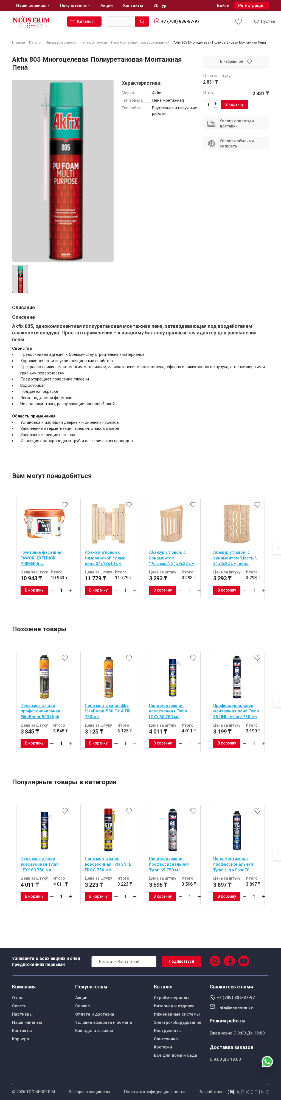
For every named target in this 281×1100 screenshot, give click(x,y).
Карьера (20, 1038)
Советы (19, 1006)
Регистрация (251, 5)
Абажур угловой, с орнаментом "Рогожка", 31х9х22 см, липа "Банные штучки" (172, 558)
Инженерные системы (177, 1014)
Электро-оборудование (177, 1022)
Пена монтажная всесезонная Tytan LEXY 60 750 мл (168, 711)
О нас (18, 997)
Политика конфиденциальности (154, 1091)
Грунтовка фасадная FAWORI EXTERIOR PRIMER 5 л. (42, 558)
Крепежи (163, 1047)
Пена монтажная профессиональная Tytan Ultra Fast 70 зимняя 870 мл (233, 865)
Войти (223, 5)
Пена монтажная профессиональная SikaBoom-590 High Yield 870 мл (40, 712)
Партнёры (22, 1014)
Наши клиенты (27, 1022)
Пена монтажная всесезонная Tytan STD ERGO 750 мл (108, 864)
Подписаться (181, 961)
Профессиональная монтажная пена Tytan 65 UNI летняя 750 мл (236, 711)
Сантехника (166, 1038)
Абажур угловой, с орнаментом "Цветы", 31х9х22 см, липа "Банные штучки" (235, 558)
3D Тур (159, 5)
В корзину (234, 104)
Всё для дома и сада (175, 1055)
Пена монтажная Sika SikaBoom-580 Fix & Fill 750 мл (107, 711)
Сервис (82, 1006)
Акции (81, 997)
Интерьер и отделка (174, 1006)
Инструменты (168, 1030)
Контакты (22, 1030)
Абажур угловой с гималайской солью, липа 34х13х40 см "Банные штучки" (106, 558)
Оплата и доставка (94, 1014)
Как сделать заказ (94, 1030)
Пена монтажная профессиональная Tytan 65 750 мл (169, 864)
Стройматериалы (171, 997)
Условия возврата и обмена (103, 1022)
